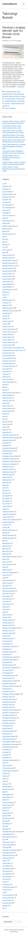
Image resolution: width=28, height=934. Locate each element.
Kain (3, 419)
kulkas (4, 488)
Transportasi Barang (8, 887)
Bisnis (4, 239)
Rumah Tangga (7, 805)
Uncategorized (7, 903)
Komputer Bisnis (7, 480)
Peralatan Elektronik (8, 699)
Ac (5, 91)
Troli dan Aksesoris (8, 897)
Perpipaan (5, 752)
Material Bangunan (8, 535)
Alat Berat (5, 202)
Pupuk (4, 781)
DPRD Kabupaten (7, 300)
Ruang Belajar (6, 794)
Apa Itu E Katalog (7, 215)
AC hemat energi (9, 98)
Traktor (4, 882)
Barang (4, 231)
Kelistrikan (5, 445)
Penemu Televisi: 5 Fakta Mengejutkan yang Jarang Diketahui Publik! (13, 169)
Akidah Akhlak (6, 191)
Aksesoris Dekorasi (8, 194)
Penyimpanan (6, 673)
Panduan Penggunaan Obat (11, 628)
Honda (4, 384)
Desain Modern (7, 287)
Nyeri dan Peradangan (9, 572)
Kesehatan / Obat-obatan (10, 456)
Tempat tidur (6, 863)
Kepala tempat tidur (8, 451)
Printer (4, 763)
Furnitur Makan (7, 334)
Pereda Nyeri (6, 728)
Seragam (5, 815)
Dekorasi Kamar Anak (9, 260)
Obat (3, 577)
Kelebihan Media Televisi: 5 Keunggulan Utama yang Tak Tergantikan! (11, 157)
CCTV (4, 247)
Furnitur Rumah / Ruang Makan (12, 347)
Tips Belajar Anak (7, 868)
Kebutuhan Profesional (9, 435)
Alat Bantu (5, 199)
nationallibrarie (9, 4)
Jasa (3, 416)
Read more (20, 86)
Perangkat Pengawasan (9, 718)
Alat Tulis (5, 210)
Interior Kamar (6, 406)
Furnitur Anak (6, 326)
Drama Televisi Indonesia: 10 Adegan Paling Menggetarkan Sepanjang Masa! (14, 146)
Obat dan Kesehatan (8, 591)
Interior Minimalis (7, 408)
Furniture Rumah (7, 363)
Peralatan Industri (7, 702)
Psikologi (5, 776)
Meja (3, 540)
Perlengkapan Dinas (8, 739)
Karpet (4, 427)
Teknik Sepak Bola (8, 844)
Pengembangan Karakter (10, 657)
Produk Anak (6, 765)
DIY (3, 297)
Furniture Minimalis (8, 358)
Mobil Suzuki (6, 570)
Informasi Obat (7, 398)
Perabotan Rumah (8, 683)
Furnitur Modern (7, 339)
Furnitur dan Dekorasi (9, 329)
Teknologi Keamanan (8, 855)
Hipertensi (5, 376)
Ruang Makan (6, 797)
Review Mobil (6, 786)
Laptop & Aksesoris (8, 511)
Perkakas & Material (8, 731)
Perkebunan (6, 733)
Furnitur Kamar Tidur (8, 332)
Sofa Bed (5, 829)
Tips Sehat (5, 879)
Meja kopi (5, 548)
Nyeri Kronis (6, 575)
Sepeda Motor (6, 813)
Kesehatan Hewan (8, 469)
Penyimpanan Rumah (9, 675)
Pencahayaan (6, 644)
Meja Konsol (6, 546)
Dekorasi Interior (7, 258)
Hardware (5, 374)
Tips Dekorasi (6, 871)
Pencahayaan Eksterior (9, 646)
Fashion (4, 318)
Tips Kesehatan (7, 876)
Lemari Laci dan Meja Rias (10, 519)
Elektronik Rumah (7, 308)
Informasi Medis (7, 395)
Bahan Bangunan (7, 220)
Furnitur (4, 324)
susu (3, 839)
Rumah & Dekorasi (8, 802)
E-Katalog (5, 302)
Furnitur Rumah (7, 345)
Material (4, 532)
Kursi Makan (6, 501)
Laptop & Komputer (8, 514)
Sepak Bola (5, 807)
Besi (3, 236)
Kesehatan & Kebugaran (9, 458)
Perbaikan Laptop (7, 723)
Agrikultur (5, 189)
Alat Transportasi (7, 207)
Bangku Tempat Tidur (9, 226)
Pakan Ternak (6, 614)
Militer (4, 567)
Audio (4, 218)
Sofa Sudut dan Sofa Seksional (12, 831)
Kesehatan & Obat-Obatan (10, 461)
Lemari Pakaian (7, 522)
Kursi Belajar (6, 495)
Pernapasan (6, 749)
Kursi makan (6, 503)
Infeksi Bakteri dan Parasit (10, 392)
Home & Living (6, 379)
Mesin (4, 559)
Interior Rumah (6, 411)
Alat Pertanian (6, 205)
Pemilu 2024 (6, 641)
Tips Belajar (6, 866)
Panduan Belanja (7, 620)
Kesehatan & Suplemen (9, 464)
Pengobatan (6, 662)
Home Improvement (8, 382)
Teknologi (5, 847)
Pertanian (5, 755)
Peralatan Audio (7, 691)
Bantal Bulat (6, 228)
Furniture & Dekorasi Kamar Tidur (12, 350)
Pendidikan (5, 649)
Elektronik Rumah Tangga (17, 96)
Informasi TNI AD (7, 400)
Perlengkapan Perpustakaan (11, 744)
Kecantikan (5, 443)
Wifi (3, 908)
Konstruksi (5, 482)
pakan (4, 612)
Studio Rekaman (7, 834)
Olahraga (5, 607)
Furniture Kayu (6, 353)
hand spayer (6, 371)
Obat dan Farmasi (8, 588)
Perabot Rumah (7, 678)
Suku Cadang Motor (8, 837)
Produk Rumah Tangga (9, 770)
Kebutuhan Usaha (8, 440)
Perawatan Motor (7, 720)
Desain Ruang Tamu (8, 289)
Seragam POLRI (7, 818)
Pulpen (4, 778)
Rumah (4, 800)
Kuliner (4, 485)
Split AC (7, 103)
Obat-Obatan (6, 604)
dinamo (4, 295)
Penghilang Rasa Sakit (9, 659)
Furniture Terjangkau (8, 366)
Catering (5, 244)
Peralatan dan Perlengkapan (11, 694)
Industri (4, 390)
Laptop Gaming (7, 517)
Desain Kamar (6, 281)
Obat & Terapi (6, 583)
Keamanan (5, 429)
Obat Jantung (6, 596)
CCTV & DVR (6, 250)
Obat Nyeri (5, 601)
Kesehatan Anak (7, 466)
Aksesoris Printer (7, 197)
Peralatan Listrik (7, 707)
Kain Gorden (6, 421)
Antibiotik (5, 213)
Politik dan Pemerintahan (10, 760)
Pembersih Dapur (7, 638)
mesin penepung (7, 564)
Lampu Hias (6, 506)
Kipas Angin (6, 477)
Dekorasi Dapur (7, 255)
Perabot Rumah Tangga (9, 681)
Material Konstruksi (8, 538)
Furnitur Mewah (7, 337)
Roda (4, 792)
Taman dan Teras (7, 842)
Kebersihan (5, 432)
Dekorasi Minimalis (8, 268)
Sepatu (4, 810)
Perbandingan (6, 726)
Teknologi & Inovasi (8, 852)
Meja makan (6, 551)
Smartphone (6, 823)
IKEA (3, 387)
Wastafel (5, 905)
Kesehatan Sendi (7, 474)
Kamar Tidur (6, 424)
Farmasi (4, 316)
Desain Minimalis (18, 94)
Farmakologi (6, 313)
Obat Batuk (5, 585)
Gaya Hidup (6, 369)
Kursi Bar (5, 490)
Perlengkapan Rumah (9, 747)
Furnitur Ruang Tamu (8, 342)
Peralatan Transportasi (9, 712)
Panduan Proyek (7, 630)
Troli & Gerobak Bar (8, 895)
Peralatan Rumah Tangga (10, 710)
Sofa (3, 826)
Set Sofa (5, 821)
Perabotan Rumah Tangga (10, 686)
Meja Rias (5, 554)
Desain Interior (6, 279)
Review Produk (7, 789)
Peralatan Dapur (7, 696)
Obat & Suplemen (7, 580)
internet (4, 414)
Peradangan (6, 688)
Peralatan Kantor (7, 704)
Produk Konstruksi (8, 768)
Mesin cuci (5, 562)
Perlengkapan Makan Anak (10, 741)
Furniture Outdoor (7, 361)
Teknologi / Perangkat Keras (11, 850)
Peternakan (5, 757)
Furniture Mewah (7, 355)
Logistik (4, 527)
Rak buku (5, 784)
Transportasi (6, 884)
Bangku (4, 223)
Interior (4, 403)
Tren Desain (6, 889)
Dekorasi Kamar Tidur (13, 91)
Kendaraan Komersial (9, 448)
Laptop (4, 509)
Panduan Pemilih (7, 625)
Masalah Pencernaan (8, 530)
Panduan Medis (7, 622)
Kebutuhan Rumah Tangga (10, 437)
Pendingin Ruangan (11, 101)
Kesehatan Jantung (8, 472)
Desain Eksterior (7, 276)
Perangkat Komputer (8, 715)
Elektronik (5, 96)
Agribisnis (5, 186)
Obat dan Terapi (7, 593)
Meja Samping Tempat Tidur (11, 556)
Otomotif (5, 609)
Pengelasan (6, 654)
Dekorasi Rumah (7, 94)
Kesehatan (5, 453)
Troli (3, 892)
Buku (3, 242)
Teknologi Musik (7, 858)
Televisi (4, 860)
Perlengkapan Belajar (9, 736)
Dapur (4, 252)
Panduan (5, 617)
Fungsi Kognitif (6, 321)
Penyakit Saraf (6, 670)
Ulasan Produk (7, 900)
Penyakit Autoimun (8, 665)
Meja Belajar (6, 543)
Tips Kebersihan (7, 874)
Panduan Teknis (7, 633)
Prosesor (5, 773)
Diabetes (5, 292)
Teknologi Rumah (16, 103)
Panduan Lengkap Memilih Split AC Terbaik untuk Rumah (13, 32)
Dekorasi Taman (7, 273)
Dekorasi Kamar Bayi (8, 263)
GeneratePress (14, 931)
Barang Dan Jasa (7, 234)
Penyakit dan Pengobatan (10, 667)
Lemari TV (5, 525)
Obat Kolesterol (7, 599)
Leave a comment (10, 108)
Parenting (5, 636)
